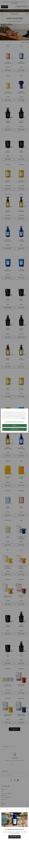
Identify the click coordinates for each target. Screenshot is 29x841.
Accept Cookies (14, 429)
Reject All (15, 425)
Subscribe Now (14, 837)
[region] (14, 420)
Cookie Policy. (23, 418)
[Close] (26, 810)
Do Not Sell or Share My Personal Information (14, 421)
